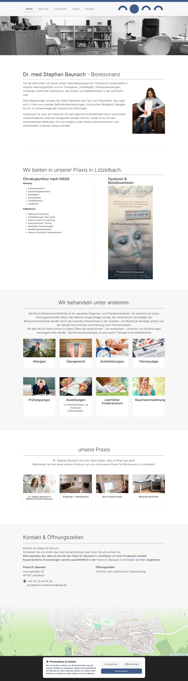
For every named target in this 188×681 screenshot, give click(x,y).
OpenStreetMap (182, 655)
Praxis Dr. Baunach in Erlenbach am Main (121, 559)
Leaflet (173, 655)
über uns (43, 8)
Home (29, 8)
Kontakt (89, 8)
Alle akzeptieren (121, 671)
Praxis (75, 8)
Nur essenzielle (111, 664)
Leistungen (60, 8)
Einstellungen (133, 664)
